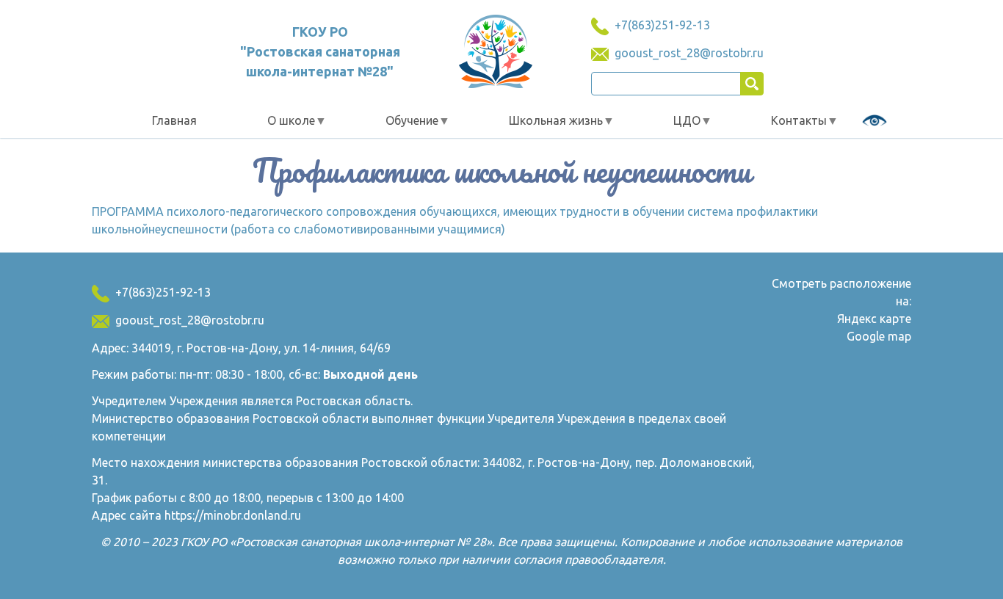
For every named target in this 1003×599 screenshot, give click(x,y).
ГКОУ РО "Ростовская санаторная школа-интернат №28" (320, 51)
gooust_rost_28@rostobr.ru (689, 52)
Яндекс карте (874, 318)
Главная (174, 120)
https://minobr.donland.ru (232, 515)
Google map (879, 336)
